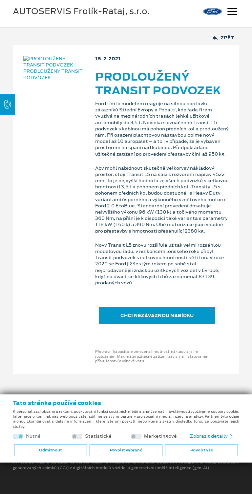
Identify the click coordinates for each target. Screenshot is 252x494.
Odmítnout (50, 450)
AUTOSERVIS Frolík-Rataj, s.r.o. (81, 11)
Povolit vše (201, 450)
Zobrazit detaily (209, 436)
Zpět (227, 38)
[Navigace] (232, 12)
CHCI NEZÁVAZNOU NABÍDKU (157, 315)
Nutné (33, 436)
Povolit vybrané (126, 450)
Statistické (98, 436)
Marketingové (160, 436)
